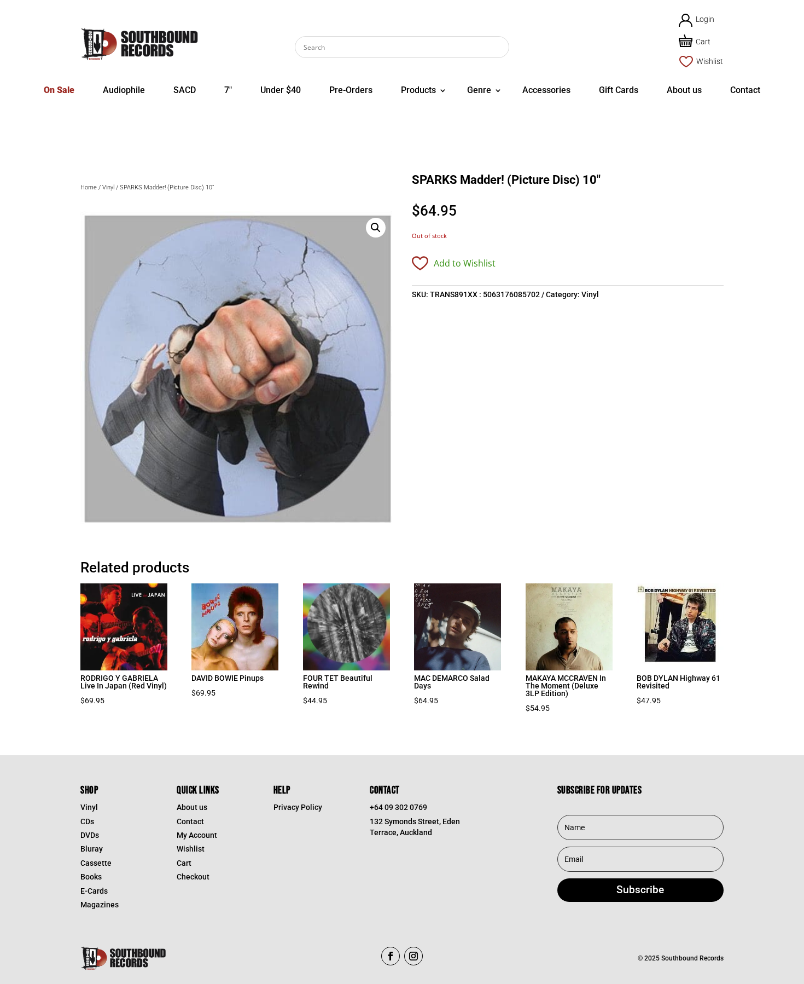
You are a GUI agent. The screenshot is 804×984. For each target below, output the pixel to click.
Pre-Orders (350, 90)
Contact (745, 90)
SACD (184, 90)
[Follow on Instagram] (413, 956)
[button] (376, 228)
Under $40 (280, 90)
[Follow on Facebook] (390, 956)
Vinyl (108, 187)
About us (684, 90)
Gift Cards (618, 90)
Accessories (546, 90)
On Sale (59, 90)
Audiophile (124, 90)
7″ (228, 90)
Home (88, 187)
